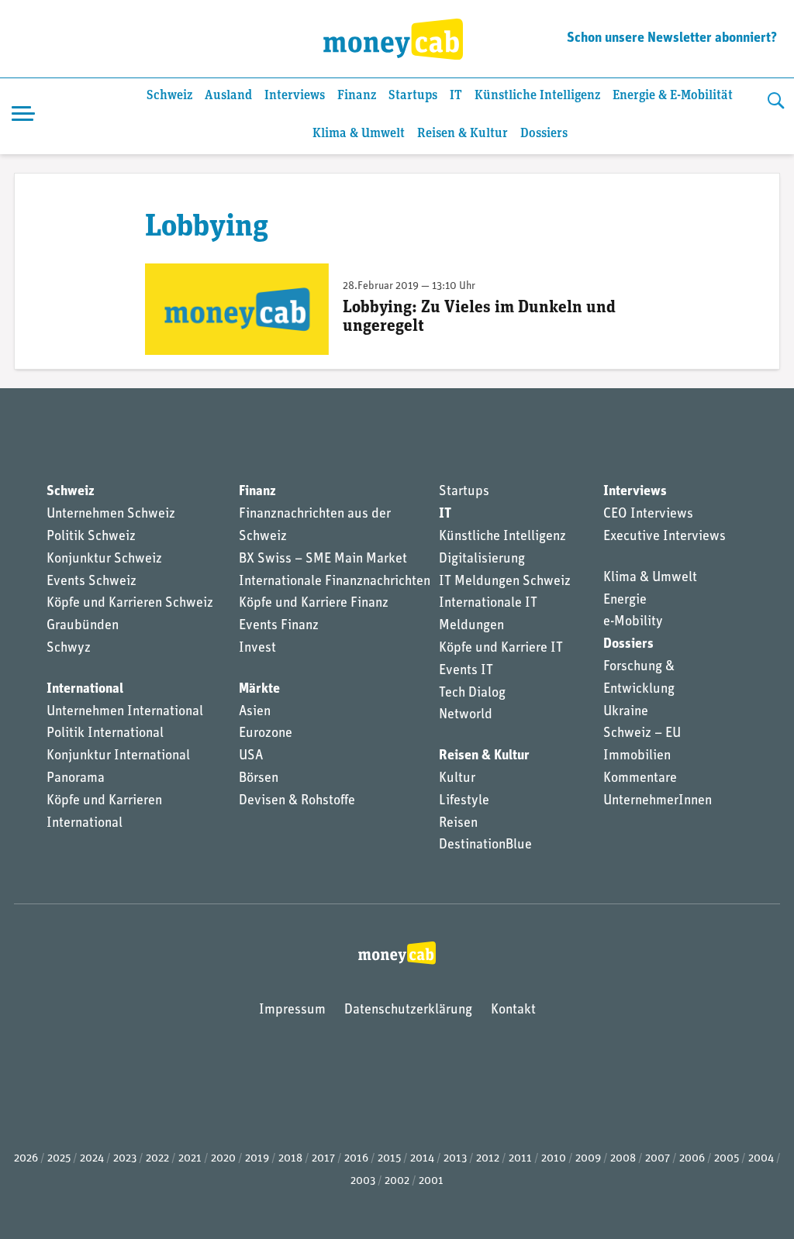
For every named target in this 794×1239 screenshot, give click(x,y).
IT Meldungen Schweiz (505, 582)
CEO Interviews (648, 514)
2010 (553, 1159)
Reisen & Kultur (462, 133)
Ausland (228, 95)
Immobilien (637, 756)
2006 (692, 1159)
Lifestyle (464, 801)
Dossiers (544, 133)
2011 (520, 1159)
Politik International (105, 734)
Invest (257, 649)
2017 (323, 1159)
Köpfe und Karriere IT (501, 649)
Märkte (259, 690)
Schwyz (69, 649)
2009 (588, 1159)
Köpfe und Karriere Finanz (313, 604)
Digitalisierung (482, 559)
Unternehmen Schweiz (111, 514)
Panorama (76, 779)
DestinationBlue (485, 845)
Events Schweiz (91, 582)
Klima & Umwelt (358, 133)
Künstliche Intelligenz (537, 95)
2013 (455, 1159)
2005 (726, 1159)
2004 (761, 1159)
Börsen (258, 779)
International (85, 690)
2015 (389, 1159)
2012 (487, 1159)
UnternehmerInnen (657, 801)
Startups (412, 95)
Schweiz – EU (642, 734)
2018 (290, 1159)
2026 (26, 1159)
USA (251, 756)
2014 (422, 1159)
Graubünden (83, 626)
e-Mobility (633, 622)
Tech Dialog (472, 693)
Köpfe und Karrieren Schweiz (130, 604)
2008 (623, 1159)
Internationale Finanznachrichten (334, 582)
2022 (157, 1159)
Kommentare (640, 779)
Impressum (292, 1010)
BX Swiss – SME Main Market (323, 559)
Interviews (294, 95)
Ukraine (625, 712)
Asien (255, 712)
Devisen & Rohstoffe (297, 801)
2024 (92, 1159)
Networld (465, 715)
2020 (223, 1159)
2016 (356, 1159)
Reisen (458, 824)
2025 (59, 1159)
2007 (657, 1159)
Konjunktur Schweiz (104, 559)
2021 (190, 1159)
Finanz (356, 95)
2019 (257, 1159)
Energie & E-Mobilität (673, 95)
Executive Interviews (664, 537)
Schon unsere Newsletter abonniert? (672, 39)
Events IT (466, 671)
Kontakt (513, 1010)
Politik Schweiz (91, 537)
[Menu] (23, 116)
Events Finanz (279, 626)
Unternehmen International (125, 712)
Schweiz (169, 95)
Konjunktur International (118, 756)
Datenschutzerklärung (408, 1010)
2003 (362, 1181)
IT (456, 95)
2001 (431, 1181)
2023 (124, 1159)
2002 (397, 1181)
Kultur (457, 779)
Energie (625, 600)
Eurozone (265, 734)
